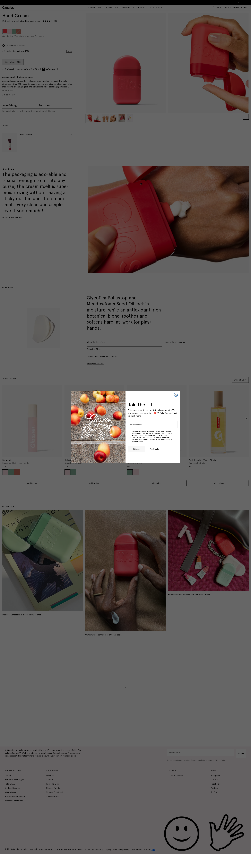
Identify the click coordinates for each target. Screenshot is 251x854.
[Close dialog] (176, 394)
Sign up (136, 449)
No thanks (154, 449)
